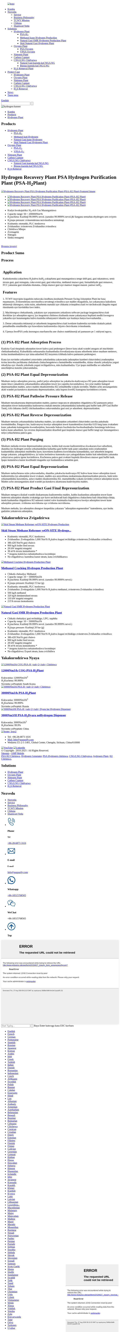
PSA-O (18, 148)
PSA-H (24, 34)
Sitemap (5, 753)
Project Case (14, 72)
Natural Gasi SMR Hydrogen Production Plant (43, 40)
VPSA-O (19, 151)
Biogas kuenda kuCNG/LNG (34, 65)
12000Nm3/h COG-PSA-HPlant (22, 670)
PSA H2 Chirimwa (10, 756)
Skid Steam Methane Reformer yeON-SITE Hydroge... (36, 530)
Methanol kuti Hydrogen (26, 136)
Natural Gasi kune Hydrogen (28, 139)
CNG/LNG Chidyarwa (25, 60)
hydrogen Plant (100, 756)
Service (17, 14)
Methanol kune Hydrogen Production (38, 37)
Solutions (12, 28)
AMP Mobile (17, 753)
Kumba (11, 9)
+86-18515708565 (17, 895)
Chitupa (18, 23)
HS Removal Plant (23, 68)
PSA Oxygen (26, 49)
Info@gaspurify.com (18, 872)
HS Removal (21, 88)
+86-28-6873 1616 (17, 843)
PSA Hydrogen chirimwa (55, 756)
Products (12, 114)
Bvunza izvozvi (9, 246)
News (10, 92)
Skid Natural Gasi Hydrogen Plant (37, 43)
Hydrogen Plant (21, 31)
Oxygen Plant (20, 46)
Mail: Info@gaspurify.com (21, 739)
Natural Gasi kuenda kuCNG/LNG (37, 63)
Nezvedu (12, 12)
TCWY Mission (22, 20)
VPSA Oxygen (27, 51)
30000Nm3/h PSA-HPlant (18, 692)
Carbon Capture (22, 57)
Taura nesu (13, 95)
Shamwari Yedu (21, 26)
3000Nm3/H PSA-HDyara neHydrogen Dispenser (33, 715)
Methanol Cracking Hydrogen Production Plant (32, 568)
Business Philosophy (24, 17)
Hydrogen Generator (31, 756)
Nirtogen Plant (21, 54)
